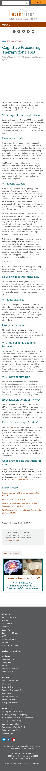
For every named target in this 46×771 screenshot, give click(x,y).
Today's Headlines (9, 702)
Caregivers (6, 662)
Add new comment (11, 553)
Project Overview (9, 617)
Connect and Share (10, 633)
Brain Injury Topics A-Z (12, 651)
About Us (6, 614)
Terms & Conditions (10, 645)
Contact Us (37, 763)
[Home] (23, 14)
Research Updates (9, 699)
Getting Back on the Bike (12, 711)
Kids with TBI (7, 672)
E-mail (14, 758)
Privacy (5, 642)
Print (28, 31)
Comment (33, 31)
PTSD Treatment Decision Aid (20, 479)
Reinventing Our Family (11, 730)
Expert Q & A (7, 687)
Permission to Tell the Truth (13, 727)
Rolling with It (7, 733)
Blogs (4, 708)
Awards (5, 620)
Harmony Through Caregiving (14, 714)
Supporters (7, 630)
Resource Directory (10, 696)
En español (6, 684)
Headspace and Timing (11, 721)
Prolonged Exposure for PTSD (14, 499)
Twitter (18, 31)
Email (23, 31)
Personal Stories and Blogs (13, 690)
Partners (5, 627)
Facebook (14, 31)
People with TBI (8, 659)
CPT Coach (10, 427)
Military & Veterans (15, 41)
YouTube (13, 739)
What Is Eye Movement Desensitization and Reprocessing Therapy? (19, 504)
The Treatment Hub (10, 681)
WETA (4, 636)
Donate (38, 2)
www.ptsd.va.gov (12, 540)
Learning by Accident (10, 724)
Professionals (7, 665)
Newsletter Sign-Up (10, 639)
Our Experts (7, 624)
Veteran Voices (8, 693)
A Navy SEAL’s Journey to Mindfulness (17, 718)
